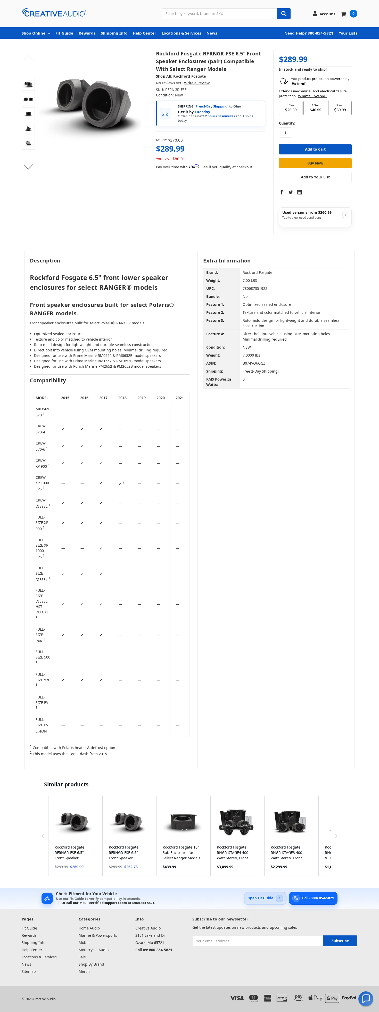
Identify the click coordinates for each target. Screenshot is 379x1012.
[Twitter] (290, 192)
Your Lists (348, 33)
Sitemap (29, 971)
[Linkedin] (299, 192)
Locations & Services (181, 33)
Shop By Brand (91, 964)
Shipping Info (114, 33)
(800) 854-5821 (143, 902)
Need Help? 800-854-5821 (308, 33)
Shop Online (33, 33)
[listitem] (74, 836)
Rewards (87, 33)
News (212, 33)
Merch (84, 971)
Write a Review (197, 82)
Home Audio (89, 928)
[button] (43, 836)
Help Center (144, 33)
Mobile (84, 942)
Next (28, 167)
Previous (28, 58)
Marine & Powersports (98, 935)
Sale (82, 957)
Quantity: (287, 123)
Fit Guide (64, 33)
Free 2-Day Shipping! (212, 106)
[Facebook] (281, 192)
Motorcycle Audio (94, 949)
